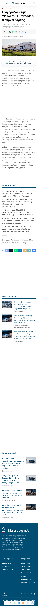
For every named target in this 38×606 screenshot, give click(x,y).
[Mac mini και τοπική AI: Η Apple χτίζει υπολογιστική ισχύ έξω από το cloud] (7, 318)
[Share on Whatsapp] (13, 31)
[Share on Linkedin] (16, 31)
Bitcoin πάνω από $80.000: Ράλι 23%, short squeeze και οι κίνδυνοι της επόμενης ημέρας (18, 220)
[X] (31, 594)
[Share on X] (10, 31)
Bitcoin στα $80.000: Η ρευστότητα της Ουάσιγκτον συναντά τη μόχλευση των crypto (17, 212)
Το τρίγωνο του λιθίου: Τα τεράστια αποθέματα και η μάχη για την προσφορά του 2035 (13, 510)
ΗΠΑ (20, 325)
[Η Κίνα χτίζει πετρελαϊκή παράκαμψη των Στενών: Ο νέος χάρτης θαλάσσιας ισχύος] (31, 460)
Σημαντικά (6, 243)
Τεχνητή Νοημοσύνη (19, 327)
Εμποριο (6, 8)
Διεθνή (16, 325)
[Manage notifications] (33, 602)
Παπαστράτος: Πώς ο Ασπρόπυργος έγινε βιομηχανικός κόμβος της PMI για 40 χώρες (17, 193)
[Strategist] (19, 3)
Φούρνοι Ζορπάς (19, 243)
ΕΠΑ (30, 240)
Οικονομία (25, 325)
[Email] (19, 31)
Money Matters (19, 311)
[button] (3, 3)
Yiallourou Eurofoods (19, 240)
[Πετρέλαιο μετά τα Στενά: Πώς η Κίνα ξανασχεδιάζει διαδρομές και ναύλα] (31, 478)
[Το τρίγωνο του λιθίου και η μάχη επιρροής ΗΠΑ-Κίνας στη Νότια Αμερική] (31, 492)
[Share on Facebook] (6, 31)
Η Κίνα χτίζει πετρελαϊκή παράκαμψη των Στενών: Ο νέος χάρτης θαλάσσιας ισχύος (13, 463)
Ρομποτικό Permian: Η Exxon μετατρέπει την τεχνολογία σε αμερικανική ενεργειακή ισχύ (16, 229)
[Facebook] (29, 594)
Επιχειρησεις (14, 8)
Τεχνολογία (27, 327)
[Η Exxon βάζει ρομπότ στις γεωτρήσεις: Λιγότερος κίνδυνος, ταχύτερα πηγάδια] (7, 304)
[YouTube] (34, 594)
